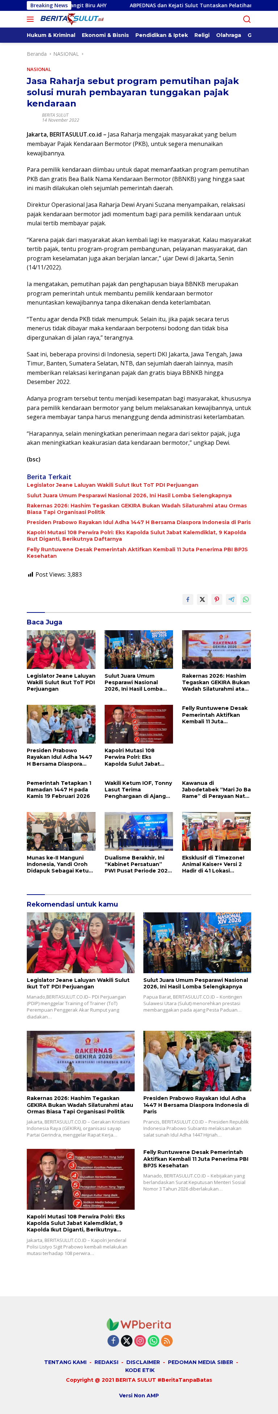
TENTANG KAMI (65, 1362)
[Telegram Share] (231, 599)
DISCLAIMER (143, 1362)
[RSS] (167, 1341)
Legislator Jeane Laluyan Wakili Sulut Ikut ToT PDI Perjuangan (112, 485)
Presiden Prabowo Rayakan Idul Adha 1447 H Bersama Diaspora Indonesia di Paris (139, 522)
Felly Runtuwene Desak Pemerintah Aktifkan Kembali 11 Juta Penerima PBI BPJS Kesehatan (137, 552)
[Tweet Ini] (202, 599)
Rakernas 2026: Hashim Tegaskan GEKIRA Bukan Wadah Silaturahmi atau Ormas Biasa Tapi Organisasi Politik (137, 508)
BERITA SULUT (55, 115)
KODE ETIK (140, 1370)
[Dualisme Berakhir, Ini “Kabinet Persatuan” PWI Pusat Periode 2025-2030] (139, 831)
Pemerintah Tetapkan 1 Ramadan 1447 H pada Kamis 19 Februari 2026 (59, 789)
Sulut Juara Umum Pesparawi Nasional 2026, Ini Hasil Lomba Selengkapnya (129, 495)
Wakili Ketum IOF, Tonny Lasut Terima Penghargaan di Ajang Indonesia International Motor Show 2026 (138, 790)
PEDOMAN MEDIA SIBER (200, 1362)
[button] (32, 19)
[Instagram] (140, 1341)
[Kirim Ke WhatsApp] (245, 599)
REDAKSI (106, 1362)
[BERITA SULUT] (75, 19)
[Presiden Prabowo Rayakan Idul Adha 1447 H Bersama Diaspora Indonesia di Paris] (61, 724)
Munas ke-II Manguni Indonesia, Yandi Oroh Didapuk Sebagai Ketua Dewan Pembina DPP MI (60, 864)
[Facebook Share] (187, 599)
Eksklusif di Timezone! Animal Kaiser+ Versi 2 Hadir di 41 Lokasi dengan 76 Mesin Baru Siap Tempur (213, 864)
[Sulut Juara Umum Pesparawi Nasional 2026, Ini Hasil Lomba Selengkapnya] (139, 649)
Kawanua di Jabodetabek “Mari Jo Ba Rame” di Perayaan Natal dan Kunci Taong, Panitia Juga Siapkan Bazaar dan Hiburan (216, 790)
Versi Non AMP (139, 1395)
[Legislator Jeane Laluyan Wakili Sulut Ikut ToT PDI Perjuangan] (61, 649)
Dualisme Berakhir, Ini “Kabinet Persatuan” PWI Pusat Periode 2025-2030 (139, 864)
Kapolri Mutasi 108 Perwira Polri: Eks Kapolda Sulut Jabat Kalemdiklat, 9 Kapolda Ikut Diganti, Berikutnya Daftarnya (136, 535)
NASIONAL (39, 69)
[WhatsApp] (153, 1341)
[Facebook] (113, 1341)
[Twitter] (126, 1341)
